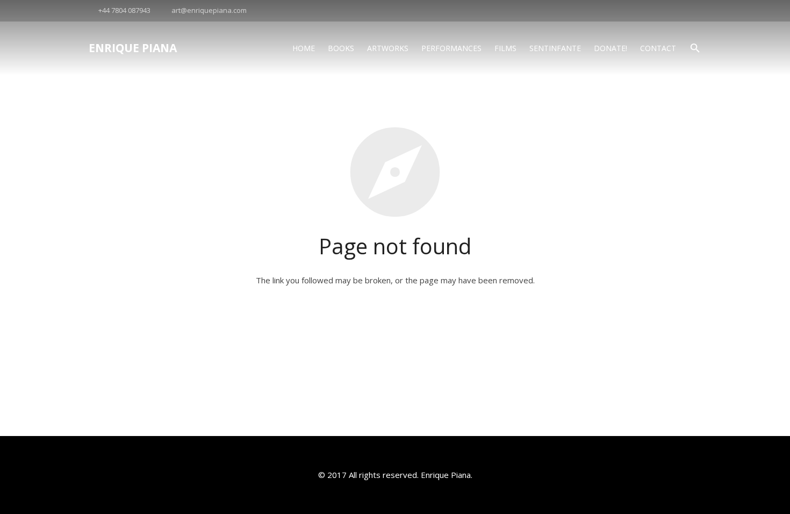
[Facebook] (691, 10)
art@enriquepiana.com (209, 10)
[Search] (695, 48)
